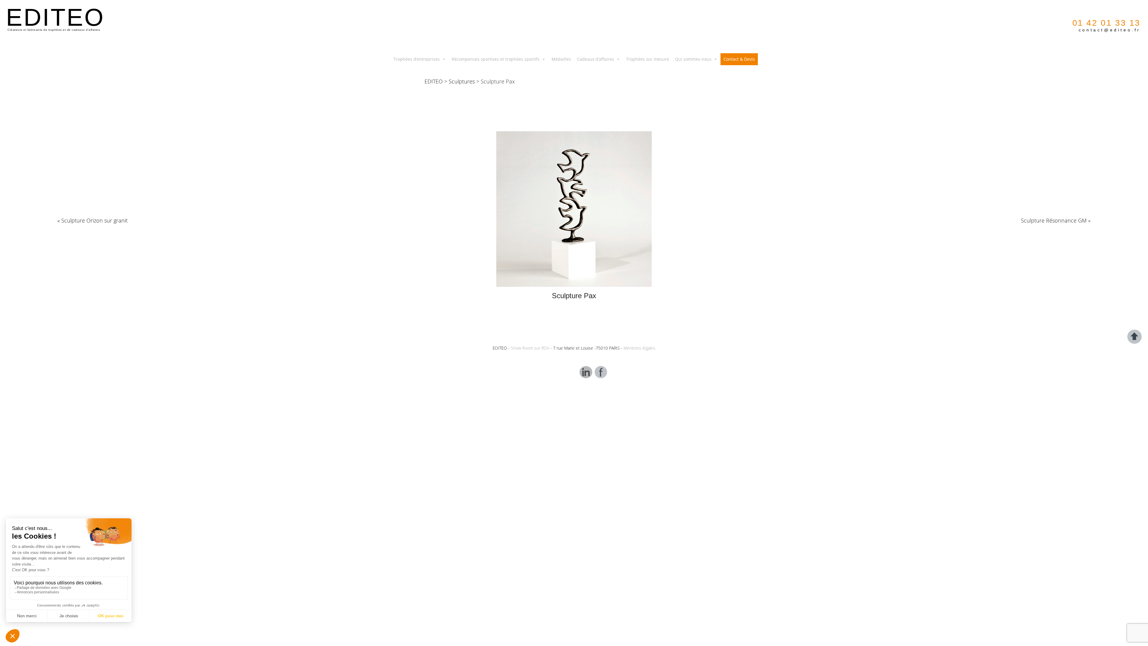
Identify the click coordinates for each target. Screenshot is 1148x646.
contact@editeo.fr (1110, 30)
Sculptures (462, 81)
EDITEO (434, 81)
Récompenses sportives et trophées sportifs (496, 59)
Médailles (561, 59)
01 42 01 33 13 (1106, 23)
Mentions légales (639, 348)
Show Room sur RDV (530, 348)
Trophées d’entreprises (416, 59)
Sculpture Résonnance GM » (1056, 220)
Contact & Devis (739, 59)
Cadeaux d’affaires (595, 59)
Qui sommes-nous (693, 59)
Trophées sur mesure (647, 59)
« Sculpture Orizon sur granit (92, 220)
